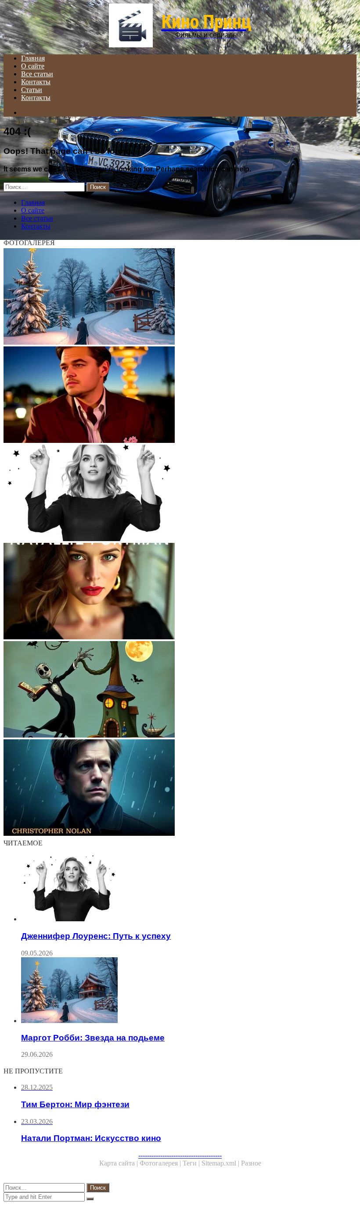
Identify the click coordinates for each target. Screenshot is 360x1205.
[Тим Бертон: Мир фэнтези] (180, 690)
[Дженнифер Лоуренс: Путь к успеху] (180, 494)
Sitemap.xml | (221, 1163)
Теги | (192, 1163)
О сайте (32, 66)
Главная (33, 58)
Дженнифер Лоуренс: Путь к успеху (96, 936)
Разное (251, 1163)
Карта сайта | (119, 1163)
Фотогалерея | (161, 1163)
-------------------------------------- (180, 1155)
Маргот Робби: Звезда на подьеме (93, 1037)
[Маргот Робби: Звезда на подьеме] (180, 297)
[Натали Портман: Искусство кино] (180, 592)
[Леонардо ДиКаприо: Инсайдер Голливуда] (180, 395)
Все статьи (37, 74)
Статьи (31, 89)
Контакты (35, 82)
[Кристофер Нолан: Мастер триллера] (180, 788)
